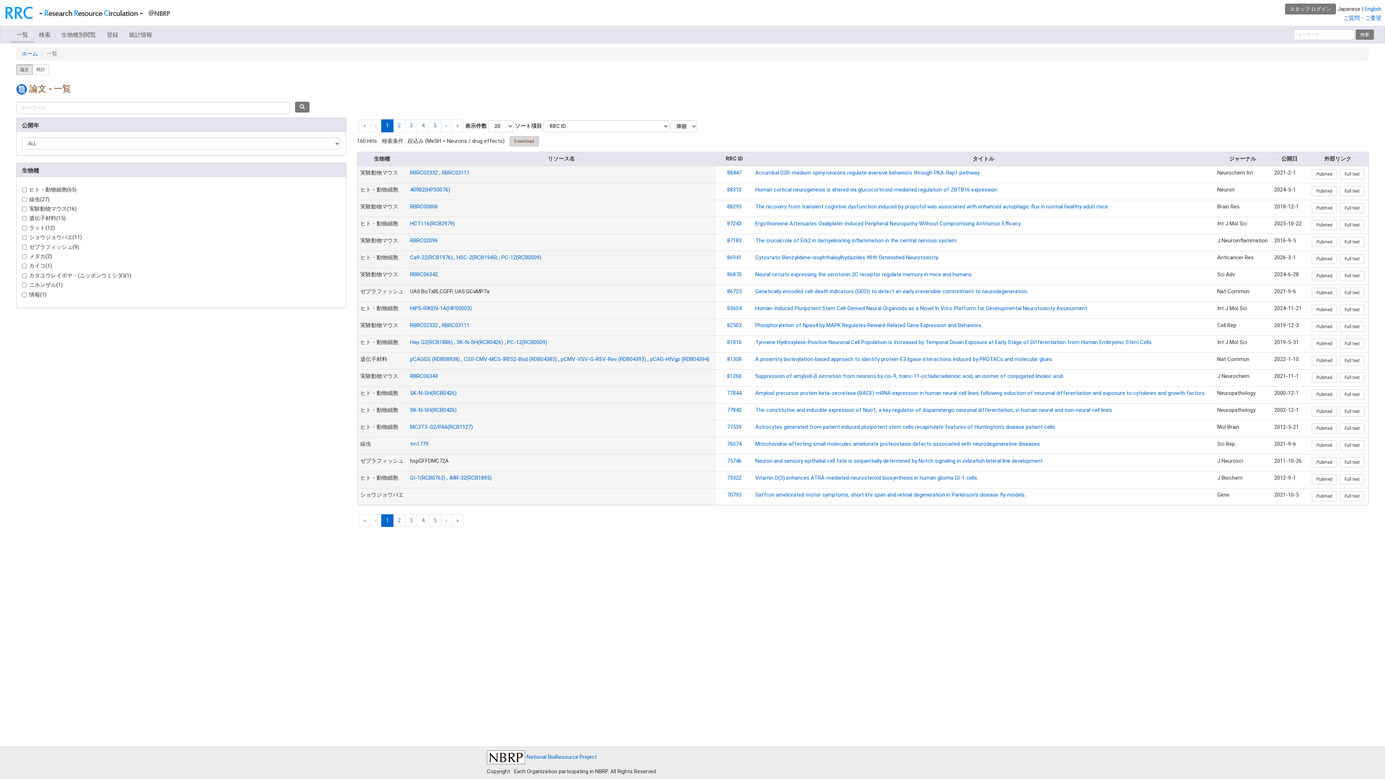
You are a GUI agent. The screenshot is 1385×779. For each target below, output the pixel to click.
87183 (734, 240)
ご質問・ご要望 (1362, 18)
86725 (734, 291)
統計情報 (140, 34)
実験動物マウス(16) (52, 209)
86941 (734, 257)
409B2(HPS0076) (430, 189)
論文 (24, 69)
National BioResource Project (561, 757)
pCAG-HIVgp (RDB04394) (679, 359)
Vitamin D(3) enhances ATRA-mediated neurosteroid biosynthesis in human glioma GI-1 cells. (866, 478)
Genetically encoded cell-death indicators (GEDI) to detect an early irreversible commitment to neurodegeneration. (891, 291)
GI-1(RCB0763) (427, 478)
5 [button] (435, 125)
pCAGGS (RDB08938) (435, 359)
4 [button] (423, 125)
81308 (734, 359)
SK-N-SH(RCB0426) (480, 342)
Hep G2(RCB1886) (431, 342)
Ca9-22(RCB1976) (431, 257)
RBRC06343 (424, 376)
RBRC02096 (424, 240)
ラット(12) (42, 228)
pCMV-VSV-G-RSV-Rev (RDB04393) (603, 359)
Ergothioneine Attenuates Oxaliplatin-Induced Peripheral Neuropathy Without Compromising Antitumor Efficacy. (888, 223)
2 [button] (399, 125)
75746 (734, 461)
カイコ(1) (40, 266)
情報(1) (38, 294)
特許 (40, 69)
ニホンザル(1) (46, 285)
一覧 (22, 34)
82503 (734, 325)
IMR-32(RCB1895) (470, 478)
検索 (44, 34)
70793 (734, 495)
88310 (734, 189)
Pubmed (1324, 174)
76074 (734, 444)
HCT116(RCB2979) (432, 223)
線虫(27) (39, 199)
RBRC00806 (424, 206)
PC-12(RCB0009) (521, 257)
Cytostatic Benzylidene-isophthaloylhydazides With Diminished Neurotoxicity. (847, 257)
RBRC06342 (424, 274)
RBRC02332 (424, 173)
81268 (734, 376)
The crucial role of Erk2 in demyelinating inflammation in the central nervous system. (856, 240)
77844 (734, 393)
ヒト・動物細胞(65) (52, 189)
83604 (734, 308)
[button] (446, 125)
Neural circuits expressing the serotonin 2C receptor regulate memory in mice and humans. (864, 274)
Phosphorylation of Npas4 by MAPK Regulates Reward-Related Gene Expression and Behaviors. (868, 325)
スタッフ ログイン (1310, 9)
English (1373, 9)
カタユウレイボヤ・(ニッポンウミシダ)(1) (80, 275)
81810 (734, 342)
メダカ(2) (40, 256)
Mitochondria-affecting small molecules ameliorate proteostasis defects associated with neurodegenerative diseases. (898, 444)
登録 (112, 34)
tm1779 (419, 444)
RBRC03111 (456, 173)
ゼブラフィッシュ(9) (54, 247)
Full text (1352, 174)
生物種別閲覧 (78, 34)
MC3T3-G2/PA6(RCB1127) (441, 427)
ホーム (30, 53)
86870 (734, 274)
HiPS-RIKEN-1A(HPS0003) (441, 308)
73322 (734, 478)
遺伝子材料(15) (47, 218)
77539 (734, 427)
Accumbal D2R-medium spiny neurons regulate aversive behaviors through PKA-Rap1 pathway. (867, 173)
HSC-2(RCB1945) (477, 257)
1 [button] (387, 125)
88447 (734, 173)
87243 (734, 223)
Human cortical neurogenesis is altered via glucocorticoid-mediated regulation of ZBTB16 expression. (876, 189)
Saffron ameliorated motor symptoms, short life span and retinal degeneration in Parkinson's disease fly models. (890, 495)
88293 (734, 206)
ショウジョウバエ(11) (55, 237)
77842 (734, 410)
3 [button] (411, 125)
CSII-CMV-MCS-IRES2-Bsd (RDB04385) (510, 359)
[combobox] (153, 108)
